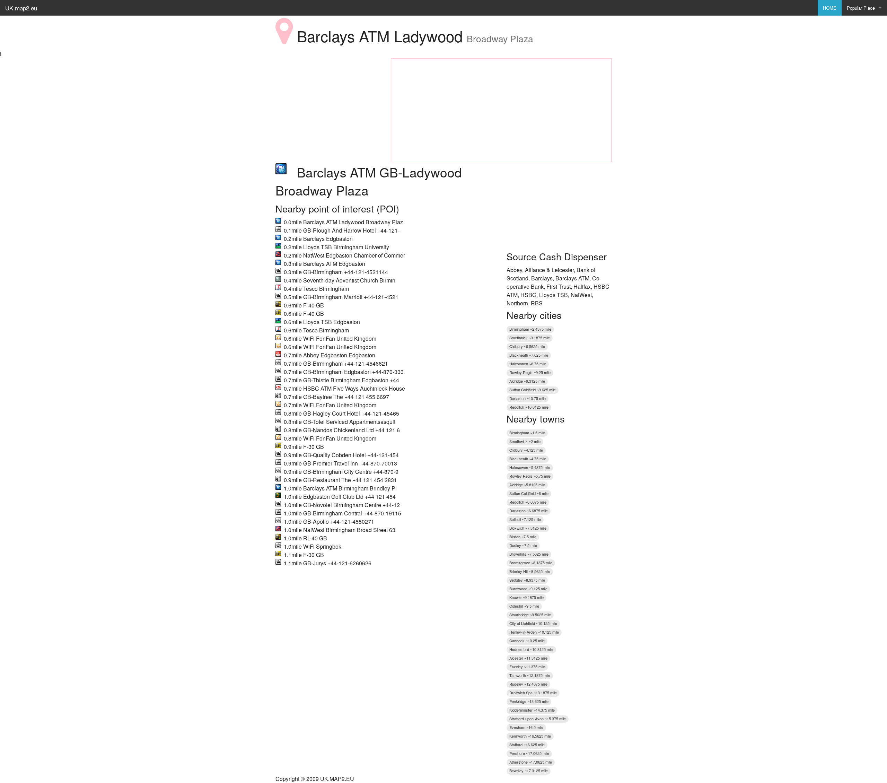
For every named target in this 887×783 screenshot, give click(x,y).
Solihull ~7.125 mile (525, 519)
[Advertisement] (327, 101)
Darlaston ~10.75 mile (527, 398)
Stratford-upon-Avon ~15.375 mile (537, 718)
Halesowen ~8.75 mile (527, 363)
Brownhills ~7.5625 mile (528, 554)
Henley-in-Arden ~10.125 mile (534, 632)
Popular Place (861, 8)
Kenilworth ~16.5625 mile (530, 736)
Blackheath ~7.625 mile (528, 355)
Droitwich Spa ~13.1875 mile (533, 692)
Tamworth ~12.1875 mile (529, 675)
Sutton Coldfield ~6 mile (528, 493)
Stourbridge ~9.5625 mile (530, 614)
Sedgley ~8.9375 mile (527, 580)
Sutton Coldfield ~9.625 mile (532, 389)
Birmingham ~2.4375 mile (530, 329)
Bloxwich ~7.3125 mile (527, 528)
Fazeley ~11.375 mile (527, 666)
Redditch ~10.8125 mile (528, 407)
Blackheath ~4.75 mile (527, 458)
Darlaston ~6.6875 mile (528, 510)
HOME (829, 8)
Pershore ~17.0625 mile (529, 753)
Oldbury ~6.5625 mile (527, 346)
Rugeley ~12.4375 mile (528, 684)
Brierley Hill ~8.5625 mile (529, 571)
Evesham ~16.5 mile (526, 727)
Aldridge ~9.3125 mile (527, 381)
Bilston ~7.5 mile (522, 536)
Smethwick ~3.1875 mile (529, 337)
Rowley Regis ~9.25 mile (530, 372)
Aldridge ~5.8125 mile (527, 484)
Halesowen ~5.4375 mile (529, 467)
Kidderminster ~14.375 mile (532, 710)
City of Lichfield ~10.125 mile (533, 623)
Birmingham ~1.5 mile (527, 432)
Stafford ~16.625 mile (527, 744)
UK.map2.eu (21, 7)
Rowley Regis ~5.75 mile (530, 476)
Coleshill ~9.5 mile (524, 606)
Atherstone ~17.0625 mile (530, 762)
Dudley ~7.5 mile (523, 545)
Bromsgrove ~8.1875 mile (530, 562)
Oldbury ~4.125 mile (526, 450)
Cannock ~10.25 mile (527, 640)
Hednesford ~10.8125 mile (531, 649)
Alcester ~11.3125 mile (528, 658)
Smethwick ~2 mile (525, 441)
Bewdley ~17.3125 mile (528, 770)
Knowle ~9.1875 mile (526, 597)
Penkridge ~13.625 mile (528, 701)
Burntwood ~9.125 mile (528, 588)
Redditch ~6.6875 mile (527, 502)
